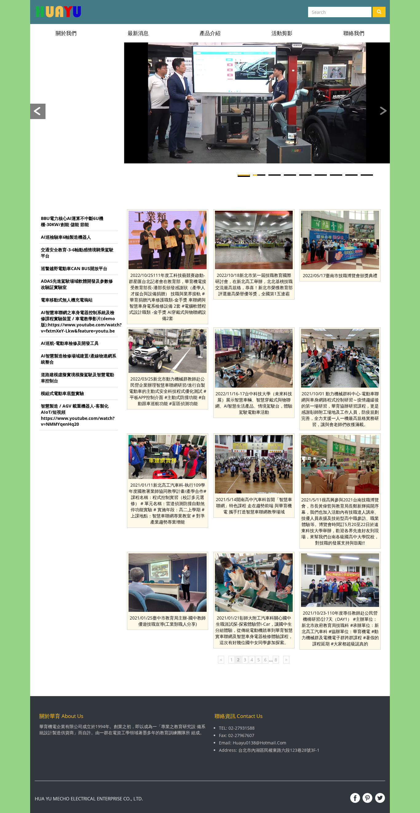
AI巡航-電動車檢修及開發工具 (70, 343)
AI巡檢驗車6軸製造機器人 (66, 237)
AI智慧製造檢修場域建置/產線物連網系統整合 (78, 359)
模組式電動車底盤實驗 (62, 393)
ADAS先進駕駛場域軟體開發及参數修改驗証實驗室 (77, 284)
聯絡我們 (353, 33)
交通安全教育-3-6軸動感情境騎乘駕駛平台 (77, 253)
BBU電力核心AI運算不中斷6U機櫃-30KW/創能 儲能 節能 (72, 221)
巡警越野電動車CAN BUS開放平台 (74, 268)
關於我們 (66, 33)
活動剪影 (281, 33)
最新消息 (138, 33)
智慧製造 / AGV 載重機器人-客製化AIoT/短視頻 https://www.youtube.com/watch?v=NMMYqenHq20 (78, 415)
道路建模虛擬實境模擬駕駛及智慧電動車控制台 (77, 378)
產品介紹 (210, 33)
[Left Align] (379, 12)
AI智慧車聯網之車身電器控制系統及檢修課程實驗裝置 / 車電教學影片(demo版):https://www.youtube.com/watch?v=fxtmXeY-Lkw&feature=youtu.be (79, 321)
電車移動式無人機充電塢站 (67, 300)
